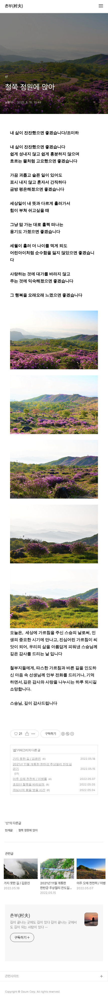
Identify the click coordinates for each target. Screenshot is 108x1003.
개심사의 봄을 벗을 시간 (29, 790)
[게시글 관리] (33, 734)
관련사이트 (12, 976)
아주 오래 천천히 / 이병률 (30, 779)
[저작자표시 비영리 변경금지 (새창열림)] (67, 734)
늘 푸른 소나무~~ (16, 985)
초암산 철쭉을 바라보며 (28, 784)
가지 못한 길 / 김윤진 (27, 759)
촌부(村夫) (14, 6)
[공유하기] (27, 734)
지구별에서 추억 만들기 (19, 993)
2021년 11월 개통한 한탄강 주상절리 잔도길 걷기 (42, 766)
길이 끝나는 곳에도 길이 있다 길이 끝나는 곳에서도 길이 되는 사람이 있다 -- (43, 924)
